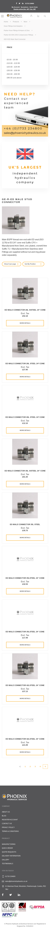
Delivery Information (11, 856)
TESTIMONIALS (7, 864)
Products (16, 22)
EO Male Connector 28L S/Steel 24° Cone (25, 310)
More (26, 22)
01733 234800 (29, 3)
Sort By (27, 264)
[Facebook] (2, 894)
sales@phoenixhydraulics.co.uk (16, 881)
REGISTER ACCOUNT (10, 820)
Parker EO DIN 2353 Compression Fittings (19, 35)
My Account (16, 7)
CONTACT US (7, 823)
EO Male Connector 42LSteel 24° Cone (25, 685)
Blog (4, 816)
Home (6, 22)
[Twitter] (10, 894)
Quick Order (33, 7)
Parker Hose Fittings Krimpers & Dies (17, 30)
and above (14, 78)
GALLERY (5, 860)
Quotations (24, 7)
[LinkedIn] (19, 894)
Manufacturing (8, 844)
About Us (6, 812)
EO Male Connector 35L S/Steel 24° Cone (25, 471)
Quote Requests (9, 852)
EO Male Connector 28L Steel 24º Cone (25, 363)
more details (25, 323)
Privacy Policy (8, 827)
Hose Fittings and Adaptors (13, 26)
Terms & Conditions (10, 831)
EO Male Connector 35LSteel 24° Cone (25, 578)
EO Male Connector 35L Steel (25, 524)
